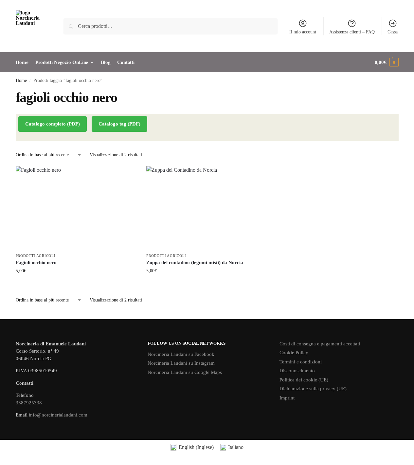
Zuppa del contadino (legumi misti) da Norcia (194, 262)
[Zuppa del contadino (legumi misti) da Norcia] (206, 207)
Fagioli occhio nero (36, 262)
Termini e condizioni (300, 361)
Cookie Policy (293, 352)
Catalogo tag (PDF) (119, 123)
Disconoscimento (297, 370)
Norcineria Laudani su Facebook (181, 354)
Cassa (392, 31)
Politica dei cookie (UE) (303, 379)
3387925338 (29, 402)
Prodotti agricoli (36, 256)
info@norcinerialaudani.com (58, 414)
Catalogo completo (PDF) (52, 123)
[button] (386, 62)
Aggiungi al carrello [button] (76, 284)
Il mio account (302, 31)
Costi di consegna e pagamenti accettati (319, 343)
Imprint (287, 397)
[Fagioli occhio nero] (76, 207)
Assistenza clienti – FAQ (352, 31)
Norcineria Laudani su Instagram (181, 363)
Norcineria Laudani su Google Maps (185, 372)
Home (21, 80)
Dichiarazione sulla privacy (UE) (313, 388)
